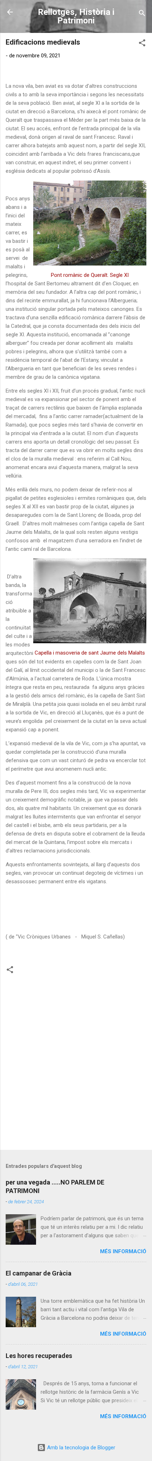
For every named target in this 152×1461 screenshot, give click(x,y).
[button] (142, 44)
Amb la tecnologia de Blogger (80, 1447)
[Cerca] (142, 14)
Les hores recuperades (39, 1355)
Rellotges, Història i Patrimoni (76, 16)
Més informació (123, 1251)
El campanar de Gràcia (38, 1273)
